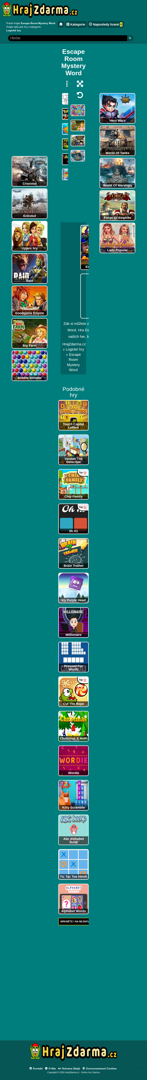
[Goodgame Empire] (29, 300)
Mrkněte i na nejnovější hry (80, 921)
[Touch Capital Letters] (73, 414)
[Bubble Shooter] (29, 365)
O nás (52, 1068)
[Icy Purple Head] (73, 587)
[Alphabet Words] (73, 898)
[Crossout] (29, 171)
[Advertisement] (29, 100)
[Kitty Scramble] (73, 794)
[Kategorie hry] (68, 83)
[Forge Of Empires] (117, 205)
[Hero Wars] (117, 108)
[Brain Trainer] (73, 553)
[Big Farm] (29, 333)
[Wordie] (73, 760)
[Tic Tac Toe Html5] (73, 864)
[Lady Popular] (117, 237)
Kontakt (37, 1068)
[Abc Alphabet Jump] (73, 829)
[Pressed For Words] (73, 656)
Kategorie (77, 24)
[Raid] (29, 268)
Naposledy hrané (107, 24)
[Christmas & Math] (73, 725)
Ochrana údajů (70, 1068)
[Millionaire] (73, 622)
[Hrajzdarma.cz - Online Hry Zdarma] (61, 24)
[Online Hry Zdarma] (73, 1053)
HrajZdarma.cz (74, 344)
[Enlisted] (29, 203)
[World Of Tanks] (117, 140)
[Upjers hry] (29, 236)
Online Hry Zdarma (90, 1072)
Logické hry (75, 349)
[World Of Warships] (117, 173)
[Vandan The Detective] (73, 449)
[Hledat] (130, 38)
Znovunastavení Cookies (101, 1068)
